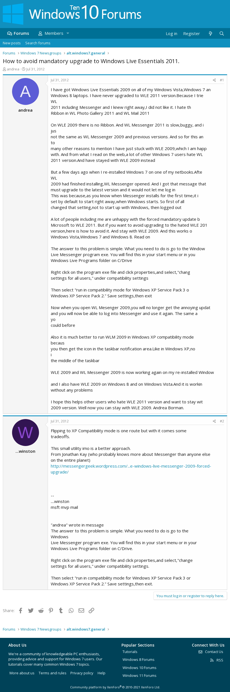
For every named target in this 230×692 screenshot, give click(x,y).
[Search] (221, 33)
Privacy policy (81, 672)
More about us (22, 672)
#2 (222, 421)
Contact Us (213, 651)
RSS (219, 660)
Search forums (37, 42)
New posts (12, 42)
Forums (21, 33)
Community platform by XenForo (115, 687)
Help (101, 672)
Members (54, 33)
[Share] (214, 80)
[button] (68, 33)
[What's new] (210, 33)
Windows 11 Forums (140, 675)
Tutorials (130, 651)
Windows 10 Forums (140, 667)
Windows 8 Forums (139, 659)
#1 (222, 80)
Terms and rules (52, 672)
